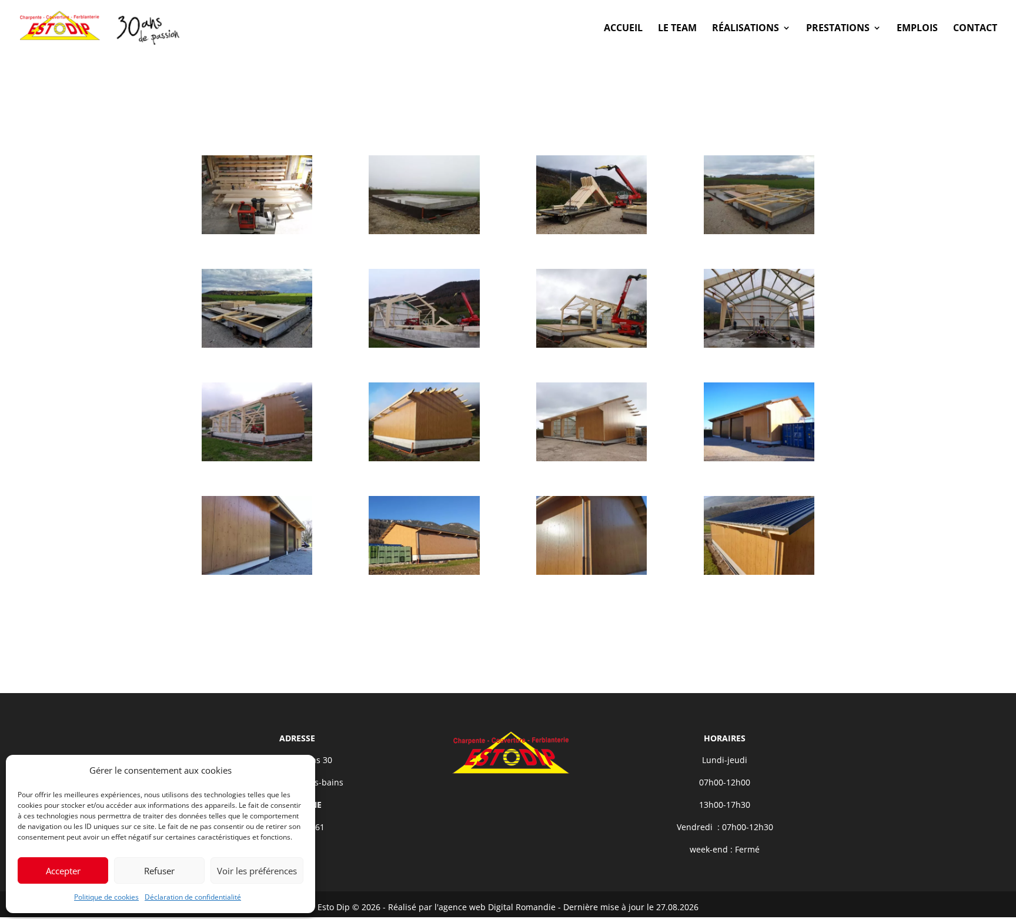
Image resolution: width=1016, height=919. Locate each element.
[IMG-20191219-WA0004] (591, 574)
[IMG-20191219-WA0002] (424, 574)
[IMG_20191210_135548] (257, 574)
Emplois (917, 29)
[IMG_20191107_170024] (424, 347)
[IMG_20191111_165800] (257, 461)
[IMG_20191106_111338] (257, 347)
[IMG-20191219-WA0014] (759, 574)
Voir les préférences (257, 871)
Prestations (838, 29)
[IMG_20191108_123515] (591, 347)
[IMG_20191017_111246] (257, 233)
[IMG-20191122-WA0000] (591, 461)
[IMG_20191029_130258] (424, 233)
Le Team (677, 29)
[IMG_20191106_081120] (591, 233)
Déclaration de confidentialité (193, 897)
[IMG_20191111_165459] (759, 347)
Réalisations (745, 29)
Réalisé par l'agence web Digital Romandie (472, 907)
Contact (975, 29)
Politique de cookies (106, 897)
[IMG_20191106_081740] (759, 233)
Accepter (63, 871)
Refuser (159, 871)
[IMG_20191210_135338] (759, 461)
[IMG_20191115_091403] (424, 461)
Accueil (623, 29)
